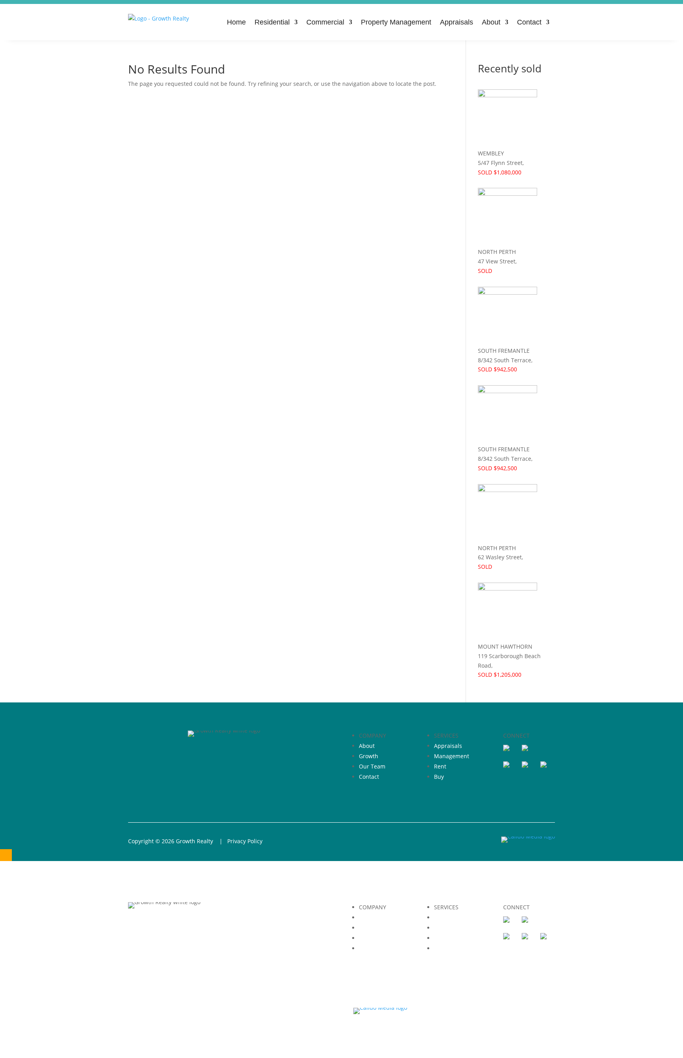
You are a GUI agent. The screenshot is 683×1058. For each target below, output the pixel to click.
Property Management (396, 22)
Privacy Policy (244, 841)
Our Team (372, 766)
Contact (529, 22)
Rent (440, 766)
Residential (272, 22)
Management (451, 756)
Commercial (325, 22)
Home (236, 22)
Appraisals (456, 22)
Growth (368, 756)
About (491, 22)
